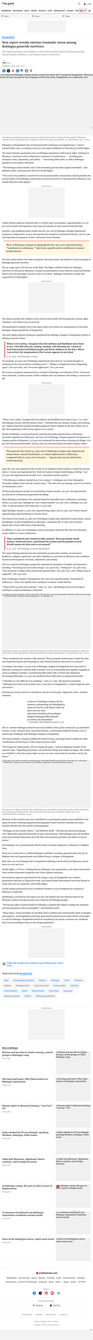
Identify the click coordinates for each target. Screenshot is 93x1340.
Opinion (34, 11)
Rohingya (55, 980)
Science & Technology (27, 1282)
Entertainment (59, 11)
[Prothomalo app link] (38, 1305)
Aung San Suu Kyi (41, 985)
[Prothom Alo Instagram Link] (47, 1293)
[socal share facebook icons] (4, 72)
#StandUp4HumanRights (49, 713)
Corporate (43, 1282)
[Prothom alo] (8, 4)
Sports (26, 11)
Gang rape (68, 991)
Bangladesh (6, 11)
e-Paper (65, 1282)
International (18, 11)
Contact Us (63, 1314)
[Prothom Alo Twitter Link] (41, 1293)
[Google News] (58, 1293)
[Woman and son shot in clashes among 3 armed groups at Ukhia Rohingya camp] (73, 1062)
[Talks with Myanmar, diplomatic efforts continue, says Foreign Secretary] (73, 1169)
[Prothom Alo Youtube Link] (53, 1293)
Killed (24, 991)
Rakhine (7, 985)
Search (73, 1282)
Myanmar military (12, 996)
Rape (6, 980)
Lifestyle (70, 11)
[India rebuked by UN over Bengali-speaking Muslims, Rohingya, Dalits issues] (73, 1142)
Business (42, 11)
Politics (28, 996)
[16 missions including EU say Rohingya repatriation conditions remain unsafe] (73, 1223)
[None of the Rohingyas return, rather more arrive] (73, 1249)
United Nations (10, 991)
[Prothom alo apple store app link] (55, 1305)
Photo (51, 1282)
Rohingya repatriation (45, 996)
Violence (42, 980)
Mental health (38, 991)
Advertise (39, 1314)
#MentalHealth (51, 716)
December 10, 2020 (57, 722)
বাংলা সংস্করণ (82, 1282)
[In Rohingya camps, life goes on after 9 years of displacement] (73, 1196)
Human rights (59, 985)
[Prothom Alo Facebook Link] (35, 1293)
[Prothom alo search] (79, 3)
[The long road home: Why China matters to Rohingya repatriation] (73, 1089)
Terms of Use (51, 1314)
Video (57, 1282)
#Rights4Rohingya (35, 716)
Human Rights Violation (23, 980)
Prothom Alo (27, 1314)
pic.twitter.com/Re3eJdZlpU (40, 719)
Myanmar (78, 980)
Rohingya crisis (22, 985)
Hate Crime (53, 991)
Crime (67, 980)
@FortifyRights (56, 704)
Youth (49, 11)
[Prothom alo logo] (46, 1273)
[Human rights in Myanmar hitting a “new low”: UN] (73, 1116)
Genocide (74, 985)
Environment (11, 1282)
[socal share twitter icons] (9, 72)
